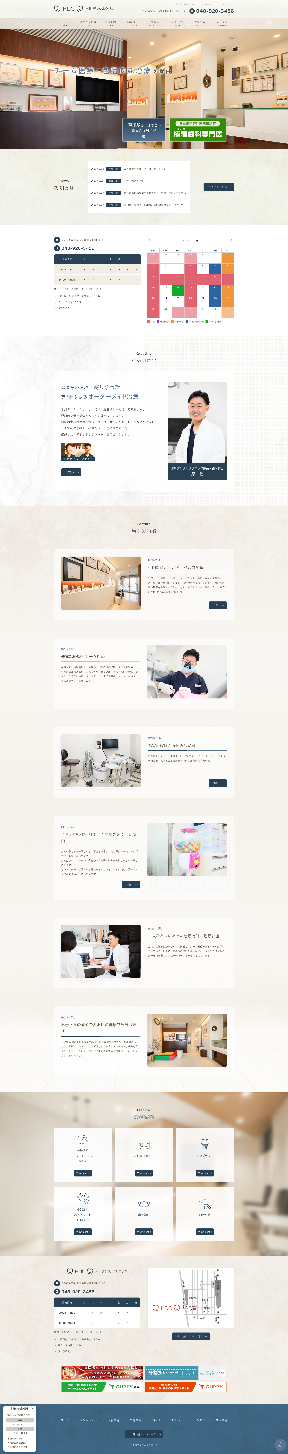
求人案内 (222, 23)
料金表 (155, 23)
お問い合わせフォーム (143, 1434)
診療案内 (132, 23)
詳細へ (70, 472)
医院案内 (110, 23)
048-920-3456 (78, 248)
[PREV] (150, 243)
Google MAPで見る (190, 1336)
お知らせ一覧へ (218, 187)
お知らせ (177, 23)
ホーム (66, 23)
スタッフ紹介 (88, 23)
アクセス (200, 23)
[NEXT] (231, 243)
